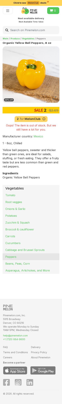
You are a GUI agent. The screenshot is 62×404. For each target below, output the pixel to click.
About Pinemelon (40, 357)
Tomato (10, 195)
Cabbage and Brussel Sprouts (25, 250)
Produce (15, 38)
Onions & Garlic (15, 209)
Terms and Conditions (15, 352)
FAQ (5, 347)
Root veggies (13, 202)
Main (5, 38)
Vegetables (28, 38)
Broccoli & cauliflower (19, 229)
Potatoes (11, 215)
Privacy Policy (39, 352)
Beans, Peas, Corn (17, 263)
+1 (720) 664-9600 (14, 339)
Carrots (10, 236)
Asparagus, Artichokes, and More (27, 270)
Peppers (10, 256)
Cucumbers (12, 243)
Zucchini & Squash (17, 222)
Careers (7, 357)
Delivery (35, 347)
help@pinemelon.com (15, 335)
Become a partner (14, 362)
